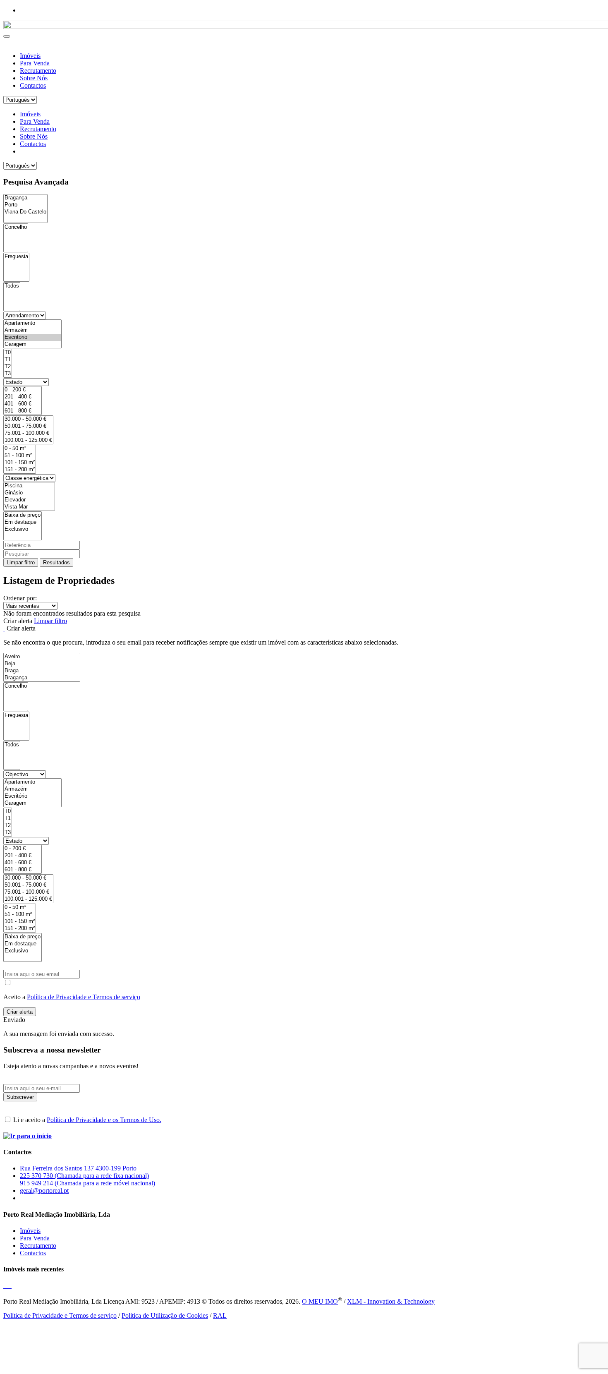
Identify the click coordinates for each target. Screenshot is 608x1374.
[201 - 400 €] (22, 396)
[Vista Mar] (29, 507)
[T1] (8, 359)
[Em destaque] (22, 522)
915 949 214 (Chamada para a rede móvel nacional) (87, 1183)
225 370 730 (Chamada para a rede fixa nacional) (84, 1175)
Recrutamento (38, 70)
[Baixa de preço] (22, 515)
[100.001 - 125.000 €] (28, 440)
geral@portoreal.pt (44, 1190)
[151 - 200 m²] (20, 469)
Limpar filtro (21, 562)
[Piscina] (29, 485)
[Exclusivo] (22, 529)
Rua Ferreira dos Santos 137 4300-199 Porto (78, 1168)
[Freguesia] (16, 256)
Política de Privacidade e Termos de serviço (83, 996)
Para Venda (35, 63)
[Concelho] (16, 227)
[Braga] (42, 670)
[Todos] (12, 286)
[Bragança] (25, 197)
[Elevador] (29, 500)
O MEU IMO (320, 1301)
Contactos (33, 85)
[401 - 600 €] (22, 404)
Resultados (56, 562)
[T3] (8, 373)
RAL (220, 1315)
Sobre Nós (34, 78)
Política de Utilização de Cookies (165, 1315)
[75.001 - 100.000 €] (28, 433)
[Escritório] (32, 337)
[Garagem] (32, 344)
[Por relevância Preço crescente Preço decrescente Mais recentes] (304, 606)
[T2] (8, 366)
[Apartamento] (32, 323)
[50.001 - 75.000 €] (28, 426)
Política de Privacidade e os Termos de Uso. (104, 1119)
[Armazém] (32, 330)
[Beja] (42, 663)
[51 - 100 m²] (20, 455)
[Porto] (25, 205)
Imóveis (30, 55)
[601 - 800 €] (22, 411)
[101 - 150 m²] (20, 462)
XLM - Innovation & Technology (391, 1301)
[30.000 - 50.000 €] (28, 419)
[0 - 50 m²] (20, 448)
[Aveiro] (42, 656)
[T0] (8, 352)
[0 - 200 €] (22, 389)
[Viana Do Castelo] (25, 212)
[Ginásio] (29, 492)
